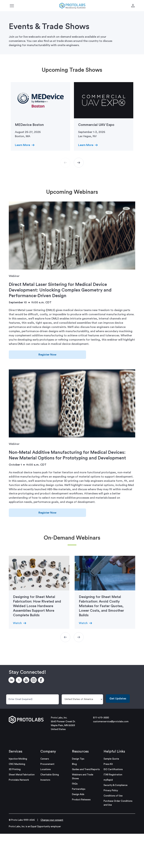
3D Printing (15, 769)
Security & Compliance (115, 785)
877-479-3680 (101, 717)
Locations (45, 769)
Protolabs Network (19, 780)
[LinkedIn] (12, 680)
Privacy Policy (111, 790)
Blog (74, 764)
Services (15, 751)
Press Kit (108, 764)
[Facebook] (41, 680)
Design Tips (78, 759)
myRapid (108, 780)
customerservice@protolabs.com (111, 721)
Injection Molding (18, 759)
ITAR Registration (113, 774)
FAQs (75, 784)
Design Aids (78, 794)
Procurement (47, 764)
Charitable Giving (49, 774)
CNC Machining (17, 764)
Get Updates (117, 698)
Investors (45, 780)
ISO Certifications (113, 769)
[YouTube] (27, 680)
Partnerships (78, 789)
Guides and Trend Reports (86, 769)
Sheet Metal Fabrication (22, 774)
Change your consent (52, 820)
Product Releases (81, 799)
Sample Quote (111, 759)
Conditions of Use (113, 796)
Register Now (47, 354)
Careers (44, 759)
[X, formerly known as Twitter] (19, 680)
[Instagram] (34, 680)
